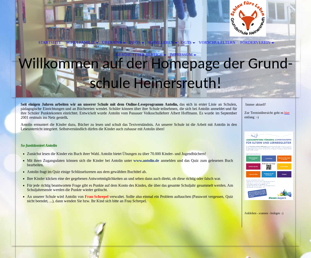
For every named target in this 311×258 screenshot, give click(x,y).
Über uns (112, 42)
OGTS (186, 42)
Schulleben (161, 42)
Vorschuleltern (217, 42)
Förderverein (255, 42)
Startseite (49, 42)
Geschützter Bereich (139, 55)
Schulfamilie (80, 42)
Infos (134, 42)
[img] (141, 18)
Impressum (181, 55)
